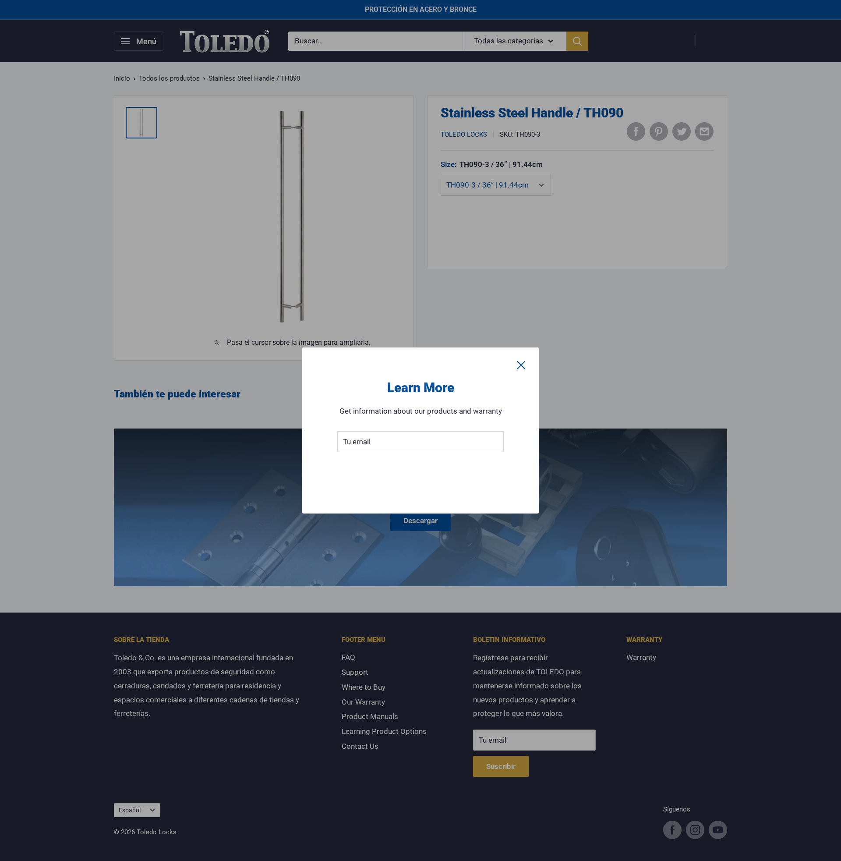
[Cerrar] (521, 365)
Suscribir (420, 468)
